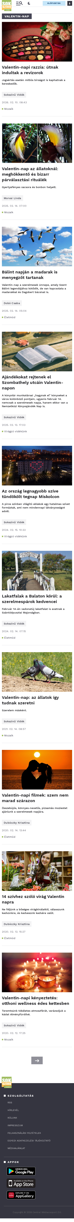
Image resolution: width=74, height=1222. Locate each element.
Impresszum (15, 1125)
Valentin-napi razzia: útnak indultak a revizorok (30, 70)
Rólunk (12, 1117)
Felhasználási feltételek (24, 1133)
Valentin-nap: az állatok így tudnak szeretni (30, 700)
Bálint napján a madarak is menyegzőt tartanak (29, 275)
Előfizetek (54, 3)
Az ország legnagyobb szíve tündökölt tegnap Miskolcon (30, 494)
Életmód (9, 317)
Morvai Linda (12, 198)
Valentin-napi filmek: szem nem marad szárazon (35, 798)
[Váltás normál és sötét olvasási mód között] (29, 3)
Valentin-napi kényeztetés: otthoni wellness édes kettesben (35, 1000)
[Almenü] (19, 3)
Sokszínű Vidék (14, 94)
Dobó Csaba (12, 303)
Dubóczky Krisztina (17, 822)
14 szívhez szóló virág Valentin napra (33, 899)
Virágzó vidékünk (15, 431)
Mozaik (8, 108)
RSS (10, 1102)
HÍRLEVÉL (13, 1110)
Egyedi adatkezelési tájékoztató (29, 1140)
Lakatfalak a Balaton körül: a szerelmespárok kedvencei (32, 599)
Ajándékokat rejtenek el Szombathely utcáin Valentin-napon (32, 382)
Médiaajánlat (16, 1148)
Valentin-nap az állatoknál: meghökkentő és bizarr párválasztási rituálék (30, 174)
